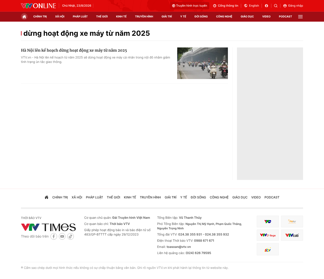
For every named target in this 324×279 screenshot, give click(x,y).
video (266, 16)
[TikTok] (70, 236)
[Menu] (300, 16)
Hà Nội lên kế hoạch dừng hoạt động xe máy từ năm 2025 (74, 50)
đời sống (201, 16)
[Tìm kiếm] (277, 6)
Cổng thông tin (228, 6)
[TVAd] (292, 221)
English (254, 6)
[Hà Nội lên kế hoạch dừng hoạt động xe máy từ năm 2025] (202, 63)
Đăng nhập (295, 6)
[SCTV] (268, 249)
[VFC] (268, 221)
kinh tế (121, 16)
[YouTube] (62, 236)
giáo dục (247, 16)
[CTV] (268, 235)
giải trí (167, 16)
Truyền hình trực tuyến (191, 6)
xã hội (59, 16)
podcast (285, 16)
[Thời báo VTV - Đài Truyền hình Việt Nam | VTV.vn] (38, 5)
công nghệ (224, 16)
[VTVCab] (292, 235)
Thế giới (102, 16)
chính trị (40, 16)
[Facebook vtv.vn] (267, 6)
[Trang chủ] (24, 16)
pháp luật (80, 16)
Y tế (183, 16)
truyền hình (144, 16)
